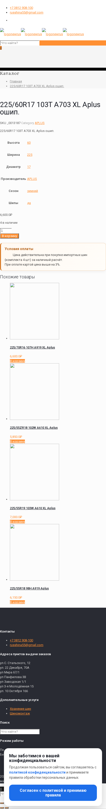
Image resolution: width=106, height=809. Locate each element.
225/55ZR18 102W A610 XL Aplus (34, 427)
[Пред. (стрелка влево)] (2, 808)
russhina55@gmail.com (26, 12)
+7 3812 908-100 (21, 8)
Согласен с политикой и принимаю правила (53, 792)
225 (29, 155)
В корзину (9, 236)
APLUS (40, 123)
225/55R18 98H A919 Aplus (29, 588)
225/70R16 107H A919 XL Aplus (32, 347)
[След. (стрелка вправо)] (7, 808)
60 (29, 142)
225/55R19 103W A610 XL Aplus (32, 508)
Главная (16, 81)
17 (29, 167)
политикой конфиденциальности (37, 772)
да (29, 203)
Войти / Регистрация (25, 20)
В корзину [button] (17, 361)
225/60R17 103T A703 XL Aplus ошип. (37, 86)
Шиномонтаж (20, 713)
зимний (32, 191)
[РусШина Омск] (42, 34)
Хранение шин (20, 709)
